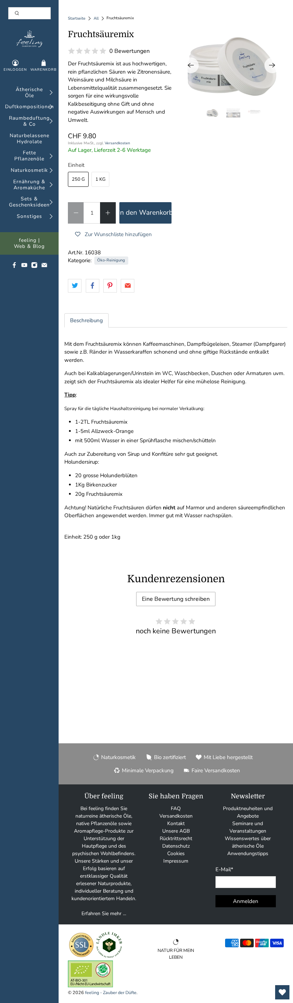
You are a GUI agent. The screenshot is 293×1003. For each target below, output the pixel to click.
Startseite (76, 18)
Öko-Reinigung (111, 260)
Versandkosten (117, 143)
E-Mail (224, 869)
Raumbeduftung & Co (29, 121)
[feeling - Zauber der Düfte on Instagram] (34, 266)
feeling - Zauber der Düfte (110, 992)
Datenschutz (176, 846)
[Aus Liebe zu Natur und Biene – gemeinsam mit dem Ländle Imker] (109, 957)
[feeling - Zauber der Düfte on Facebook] (14, 266)
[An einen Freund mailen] (127, 286)
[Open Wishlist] (282, 992)
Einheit (76, 165)
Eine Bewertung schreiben (176, 599)
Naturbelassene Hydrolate (29, 139)
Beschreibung (86, 320)
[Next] (272, 65)
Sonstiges (29, 217)
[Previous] (191, 65)
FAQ (176, 808)
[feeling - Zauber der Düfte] (29, 38)
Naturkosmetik (29, 171)
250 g (78, 179)
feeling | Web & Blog (29, 244)
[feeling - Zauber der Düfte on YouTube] (24, 266)
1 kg (100, 179)
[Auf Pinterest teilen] (110, 286)
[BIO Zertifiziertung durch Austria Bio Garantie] (90, 986)
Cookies (176, 853)
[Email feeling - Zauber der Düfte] (44, 266)
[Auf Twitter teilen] (74, 286)
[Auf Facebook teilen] (92, 286)
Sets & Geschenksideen (29, 202)
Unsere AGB (176, 831)
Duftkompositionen (29, 107)
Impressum (175, 861)
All (96, 18)
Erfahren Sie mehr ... (103, 913)
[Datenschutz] (81, 957)
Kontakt (176, 823)
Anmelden (245, 901)
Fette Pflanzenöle (29, 156)
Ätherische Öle (29, 93)
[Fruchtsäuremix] (231, 65)
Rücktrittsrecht (176, 838)
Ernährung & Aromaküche (29, 185)
